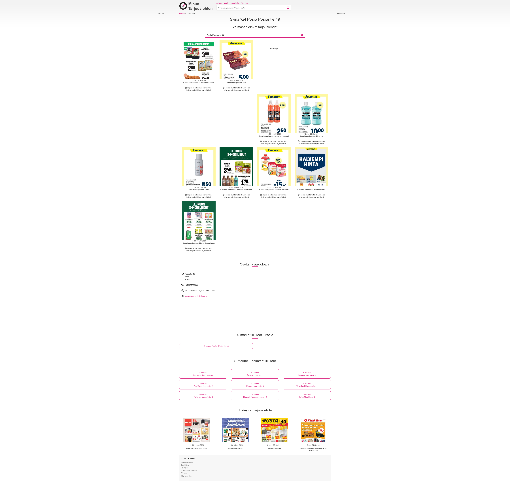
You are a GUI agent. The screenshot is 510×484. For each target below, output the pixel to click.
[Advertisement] (165, 54)
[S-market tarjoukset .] (311, 166)
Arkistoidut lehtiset (189, 470)
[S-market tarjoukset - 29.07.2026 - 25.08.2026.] (274, 166)
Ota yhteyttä (186, 475)
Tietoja (184, 473)
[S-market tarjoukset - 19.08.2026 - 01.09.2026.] (236, 59)
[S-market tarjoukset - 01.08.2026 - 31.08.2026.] (236, 166)
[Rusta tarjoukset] (274, 430)
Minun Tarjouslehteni (201, 6)
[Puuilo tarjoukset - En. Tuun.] (196, 430)
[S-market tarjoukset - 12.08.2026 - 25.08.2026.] (311, 113)
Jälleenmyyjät (222, 3)
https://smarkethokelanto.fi (196, 296)
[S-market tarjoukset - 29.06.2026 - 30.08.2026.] (199, 59)
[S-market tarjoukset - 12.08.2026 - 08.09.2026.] (274, 113)
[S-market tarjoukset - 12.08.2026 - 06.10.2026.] (199, 166)
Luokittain (235, 3)
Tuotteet (244, 3)
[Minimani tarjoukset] (235, 430)
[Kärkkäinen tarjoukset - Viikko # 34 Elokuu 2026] (313, 430)
